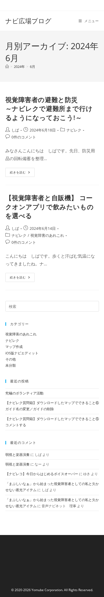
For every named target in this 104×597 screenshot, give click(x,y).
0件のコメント (23, 136)
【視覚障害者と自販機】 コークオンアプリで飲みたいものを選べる (49, 206)
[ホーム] (7, 66)
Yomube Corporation (46, 590)
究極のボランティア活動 (24, 393)
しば (15, 130)
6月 (32, 66)
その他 (10, 359)
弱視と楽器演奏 (17, 454)
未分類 (10, 365)
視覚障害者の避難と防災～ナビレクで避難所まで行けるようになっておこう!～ (49, 108)
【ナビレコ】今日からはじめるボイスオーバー (41, 473)
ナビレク (73, 130)
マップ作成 (14, 346)
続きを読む (20, 173)
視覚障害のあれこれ (47, 235)
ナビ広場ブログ (28, 20)
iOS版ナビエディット (21, 353)
